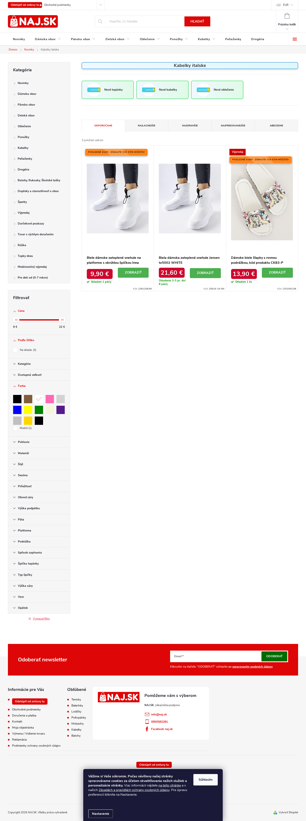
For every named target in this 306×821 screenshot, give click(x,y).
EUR (286, 5)
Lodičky (76, 711)
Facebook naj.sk (162, 729)
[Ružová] (50, 399)
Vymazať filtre (41, 619)
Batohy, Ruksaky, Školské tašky (39, 180)
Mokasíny (77, 723)
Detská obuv (26, 115)
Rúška (22, 245)
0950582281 (159, 722)
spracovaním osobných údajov (252, 667)
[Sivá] (60, 399)
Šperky (22, 202)
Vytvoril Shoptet (288, 812)
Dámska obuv (27, 94)
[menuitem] (19, 39)
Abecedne (276, 125)
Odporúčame (103, 125)
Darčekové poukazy (31, 224)
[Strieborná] (17, 421)
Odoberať (274, 656)
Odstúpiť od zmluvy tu (25, 5)
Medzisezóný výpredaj (32, 267)
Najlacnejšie (146, 125)
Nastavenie (100, 813)
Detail (133, 273)
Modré (25, 428)
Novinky (23, 83)
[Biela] (39, 399)
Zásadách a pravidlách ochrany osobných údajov (134, 790)
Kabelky (23, 148)
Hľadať (197, 21)
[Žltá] (28, 410)
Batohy (76, 735)
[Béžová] (50, 410)
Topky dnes (25, 256)
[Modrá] (17, 410)
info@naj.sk (159, 714)
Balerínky (77, 705)
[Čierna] (17, 399)
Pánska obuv (26, 105)
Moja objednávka (23, 728)
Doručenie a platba (24, 715)
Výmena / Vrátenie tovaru (28, 734)
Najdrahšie (190, 125)
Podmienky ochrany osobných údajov (36, 746)
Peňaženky (25, 159)
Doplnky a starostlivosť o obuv (38, 191)
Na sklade (27, 350)
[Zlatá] (28, 421)
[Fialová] (60, 410)
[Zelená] (39, 410)
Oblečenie (24, 126)
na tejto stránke (169, 785)
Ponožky (23, 137)
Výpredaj (24, 213)
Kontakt (17, 722)
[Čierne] (39, 421)
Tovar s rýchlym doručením (35, 234)
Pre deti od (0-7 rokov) (33, 278)
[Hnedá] (28, 399)
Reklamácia (19, 740)
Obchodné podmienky (57, 5)
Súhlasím (206, 779)
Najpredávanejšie (233, 125)
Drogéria (23, 169)
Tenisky (76, 699)
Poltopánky (78, 717)
